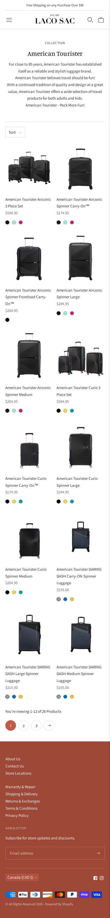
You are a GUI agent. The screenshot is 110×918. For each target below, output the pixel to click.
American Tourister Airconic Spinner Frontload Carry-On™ (28, 297)
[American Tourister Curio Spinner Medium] (29, 537)
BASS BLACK (59, 411)
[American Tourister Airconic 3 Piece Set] (29, 167)
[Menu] (9, 20)
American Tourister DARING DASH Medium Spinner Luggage (79, 673)
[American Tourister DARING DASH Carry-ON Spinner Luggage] (81, 537)
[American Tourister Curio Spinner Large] (81, 446)
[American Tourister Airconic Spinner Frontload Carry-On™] (29, 257)
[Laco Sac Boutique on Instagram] (102, 878)
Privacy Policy (17, 815)
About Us (12, 758)
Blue (65, 599)
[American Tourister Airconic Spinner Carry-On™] (81, 167)
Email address (21, 847)
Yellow (72, 599)
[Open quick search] (90, 20)
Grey (59, 599)
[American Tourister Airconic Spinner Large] (81, 257)
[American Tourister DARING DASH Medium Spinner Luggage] (81, 634)
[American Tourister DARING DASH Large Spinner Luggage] (29, 634)
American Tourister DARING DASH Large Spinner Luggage (27, 673)
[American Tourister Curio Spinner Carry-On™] (29, 446)
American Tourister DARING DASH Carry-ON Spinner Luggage (79, 576)
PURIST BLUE (14, 222)
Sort (12, 132)
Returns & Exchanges (22, 801)
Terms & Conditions (21, 808)
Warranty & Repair (20, 786)
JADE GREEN (72, 411)
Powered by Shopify (59, 904)
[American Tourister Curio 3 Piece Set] (81, 355)
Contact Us (14, 765)
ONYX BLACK (7, 222)
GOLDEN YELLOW (65, 411)
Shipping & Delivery (21, 793)
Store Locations (18, 773)
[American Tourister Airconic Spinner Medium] (29, 355)
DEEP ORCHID (21, 222)
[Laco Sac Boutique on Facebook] (95, 878)
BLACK (7, 320)
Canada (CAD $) (20, 877)
